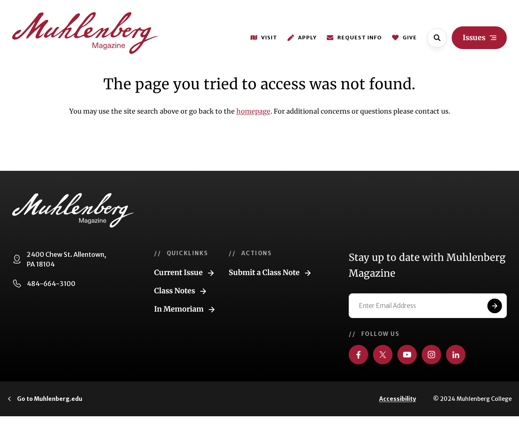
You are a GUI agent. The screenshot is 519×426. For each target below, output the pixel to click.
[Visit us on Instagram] (431, 354)
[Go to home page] (85, 33)
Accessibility (397, 398)
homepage (253, 111)
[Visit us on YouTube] (407, 354)
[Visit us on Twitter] (382, 354)
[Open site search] (437, 38)
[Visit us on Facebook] (358, 354)
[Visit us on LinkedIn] (455, 354)
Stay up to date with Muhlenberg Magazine (427, 265)
